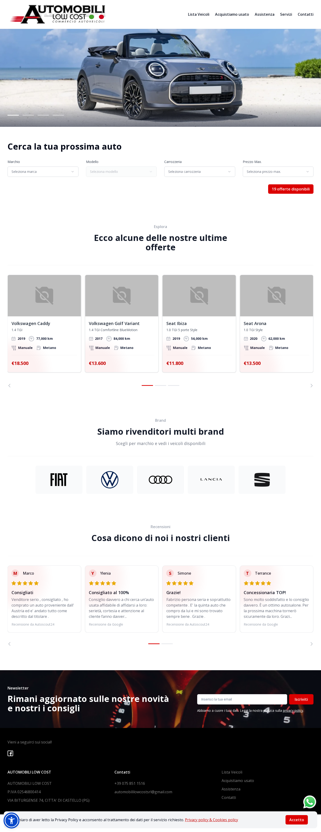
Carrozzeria (173, 161)
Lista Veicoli (198, 14)
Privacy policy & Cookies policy (211, 819)
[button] (11, 820)
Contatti (305, 14)
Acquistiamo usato (232, 14)
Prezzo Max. (252, 161)
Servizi (286, 14)
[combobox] (43, 171)
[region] (160, 331)
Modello (92, 161)
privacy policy (293, 710)
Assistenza (264, 14)
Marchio (14, 161)
